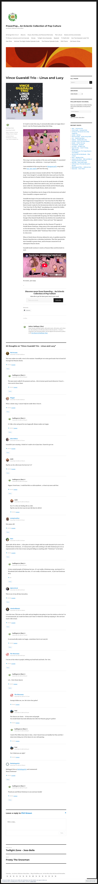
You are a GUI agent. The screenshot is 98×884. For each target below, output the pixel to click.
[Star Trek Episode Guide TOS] (39, 876)
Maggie (12, 398)
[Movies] (26, 876)
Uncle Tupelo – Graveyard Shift (79, 130)
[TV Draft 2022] (36, 876)
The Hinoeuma (14, 653)
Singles (15, 134)
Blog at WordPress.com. (36, 873)
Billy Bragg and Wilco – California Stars (81, 167)
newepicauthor (14, 518)
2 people (13, 407)
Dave (11, 538)
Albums (23, 35)
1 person (15, 387)
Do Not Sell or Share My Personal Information (54, 873)
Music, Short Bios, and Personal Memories (40, 35)
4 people (13, 552)
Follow (73, 115)
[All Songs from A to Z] (7, 876)
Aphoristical (14, 588)
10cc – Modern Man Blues (78, 138)
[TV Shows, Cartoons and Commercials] (23, 876)
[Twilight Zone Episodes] (29, 876)
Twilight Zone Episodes (45, 38)
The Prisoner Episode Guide (50, 41)
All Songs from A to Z (12, 35)
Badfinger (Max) (10, 128)
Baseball (56, 38)
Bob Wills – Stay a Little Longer (79, 162)
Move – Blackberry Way (77, 157)
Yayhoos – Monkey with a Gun (79, 139)
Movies (33, 38)
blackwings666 (15, 763)
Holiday (8, 134)
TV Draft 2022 (65, 38)
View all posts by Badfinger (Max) (39, 333)
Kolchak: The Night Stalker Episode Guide (27, 41)
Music (11, 134)
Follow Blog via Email (80, 101)
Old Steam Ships (75, 41)
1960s (7, 132)
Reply (8, 368)
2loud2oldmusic (15, 608)
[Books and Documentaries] (20, 876)
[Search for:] (80, 82)
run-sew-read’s (32, 168)
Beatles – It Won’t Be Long (78, 143)
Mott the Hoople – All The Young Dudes (81, 136)
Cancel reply (65, 813)
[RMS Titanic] (52, 876)
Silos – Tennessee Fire (77, 128)
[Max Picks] (42, 876)
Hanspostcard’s (52, 166)
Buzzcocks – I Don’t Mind (78, 168)
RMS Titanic (64, 41)
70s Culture (58, 35)
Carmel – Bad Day (76, 135)
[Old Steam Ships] (55, 876)
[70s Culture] (17, 876)
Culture (16, 132)
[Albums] (10, 876)
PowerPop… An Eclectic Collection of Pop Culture (33, 26)
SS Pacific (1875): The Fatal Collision (81, 141)
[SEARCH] (90, 82)
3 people (13, 364)
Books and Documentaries (72, 35)
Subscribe (58, 300)
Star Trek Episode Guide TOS (80, 38)
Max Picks (9, 41)
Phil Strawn (13, 352)
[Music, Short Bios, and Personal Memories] (13, 876)
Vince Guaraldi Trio (13, 139)
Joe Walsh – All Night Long (78, 146)
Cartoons (11, 132)
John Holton (14, 438)
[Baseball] (33, 876)
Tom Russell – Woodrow (78, 144)
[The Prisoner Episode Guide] (49, 876)
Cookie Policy (33, 881)
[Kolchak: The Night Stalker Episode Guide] (45, 876)
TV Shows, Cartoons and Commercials (17, 38)
